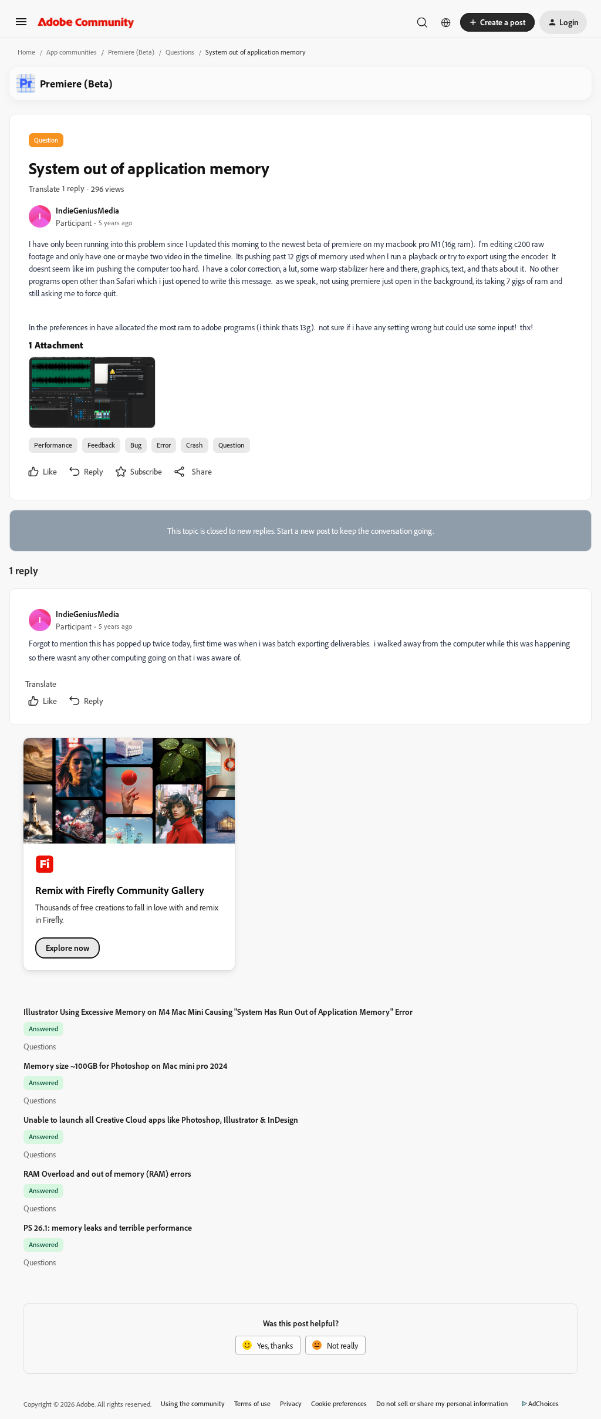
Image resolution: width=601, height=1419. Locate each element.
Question (231, 445)
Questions (180, 52)
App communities (71, 52)
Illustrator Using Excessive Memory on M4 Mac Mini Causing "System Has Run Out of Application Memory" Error (218, 1012)
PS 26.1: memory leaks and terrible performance (107, 1227)
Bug (135, 445)
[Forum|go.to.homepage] (86, 22)
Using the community (193, 1403)
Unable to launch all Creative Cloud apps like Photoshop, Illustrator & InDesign (160, 1120)
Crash (194, 445)
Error (164, 445)
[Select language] (446, 22)
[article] (300, 659)
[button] (21, 26)
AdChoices (543, 1403)
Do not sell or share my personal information (442, 1403)
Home (26, 52)
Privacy (291, 1403)
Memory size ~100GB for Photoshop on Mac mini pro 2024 (125, 1066)
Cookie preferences (339, 1403)
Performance (53, 445)
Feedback (101, 445)
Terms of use (252, 1403)
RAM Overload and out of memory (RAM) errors (107, 1173)
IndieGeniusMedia (87, 210)
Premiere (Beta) (131, 52)
